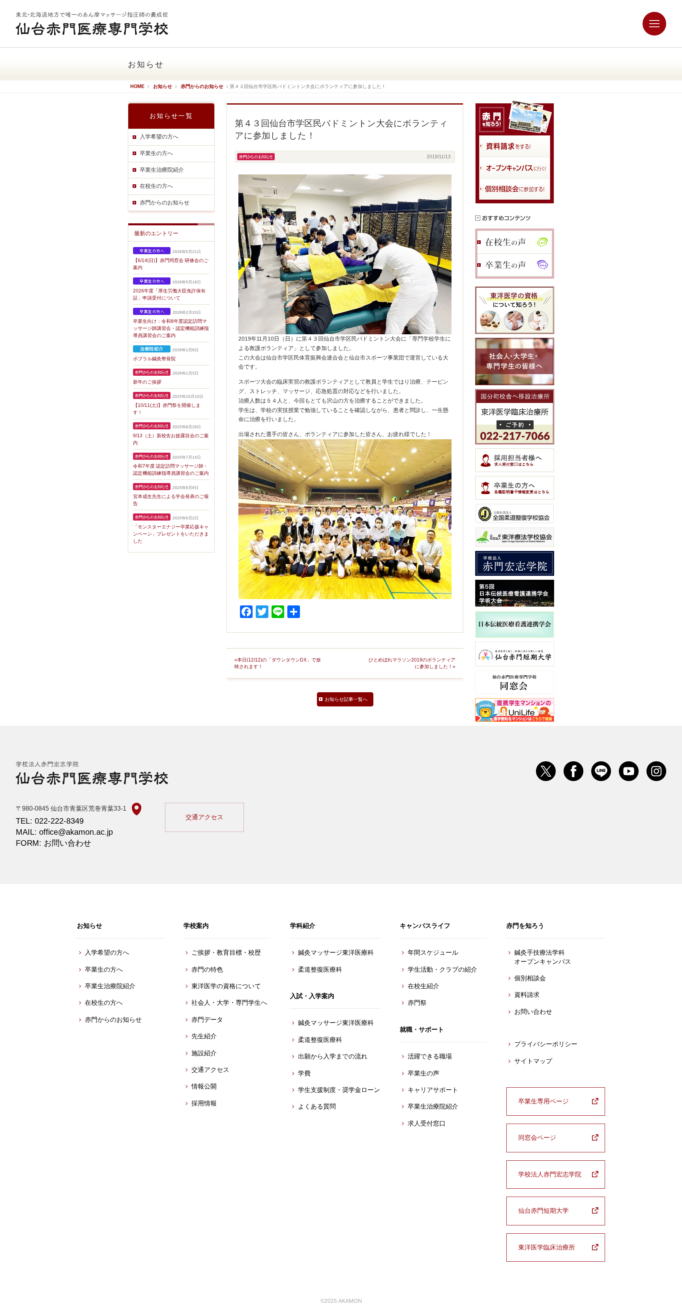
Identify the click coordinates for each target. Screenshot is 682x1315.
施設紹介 (204, 1053)
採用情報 (204, 1103)
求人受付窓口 (427, 1123)
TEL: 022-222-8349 (50, 821)
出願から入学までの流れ (332, 1056)
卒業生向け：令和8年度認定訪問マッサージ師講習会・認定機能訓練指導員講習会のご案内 (171, 328)
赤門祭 (417, 1002)
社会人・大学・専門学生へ (229, 1002)
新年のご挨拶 (147, 382)
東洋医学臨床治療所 (546, 1247)
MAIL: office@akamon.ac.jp (64, 832)
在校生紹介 (423, 986)
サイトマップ (533, 1061)
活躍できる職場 (430, 1056)
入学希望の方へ (159, 136)
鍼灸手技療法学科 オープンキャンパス (542, 957)
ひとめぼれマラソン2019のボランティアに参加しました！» (412, 663)
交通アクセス (204, 817)
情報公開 (204, 1086)
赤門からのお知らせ (164, 202)
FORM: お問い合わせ (53, 843)
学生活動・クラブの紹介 (442, 969)
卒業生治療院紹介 (162, 170)
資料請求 (527, 994)
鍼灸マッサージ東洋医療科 (336, 952)
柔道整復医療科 (320, 969)
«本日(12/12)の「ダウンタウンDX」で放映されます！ (277, 663)
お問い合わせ (533, 1011)
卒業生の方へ (156, 153)
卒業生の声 (423, 1073)
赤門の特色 (207, 969)
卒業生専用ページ (543, 1101)
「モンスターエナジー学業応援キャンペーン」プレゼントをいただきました (171, 534)
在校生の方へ (156, 186)
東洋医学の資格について (226, 986)
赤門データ (207, 1019)
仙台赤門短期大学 (543, 1210)
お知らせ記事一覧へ (346, 699)
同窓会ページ (537, 1137)
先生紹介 (204, 1036)
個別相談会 (530, 978)
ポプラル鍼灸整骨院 (154, 359)
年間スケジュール (433, 952)
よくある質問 (317, 1106)
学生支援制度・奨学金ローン (339, 1089)
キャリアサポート (433, 1089)
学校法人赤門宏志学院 (549, 1174)
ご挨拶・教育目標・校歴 (226, 952)
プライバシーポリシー (545, 1044)
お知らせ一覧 (171, 115)
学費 (304, 1073)
